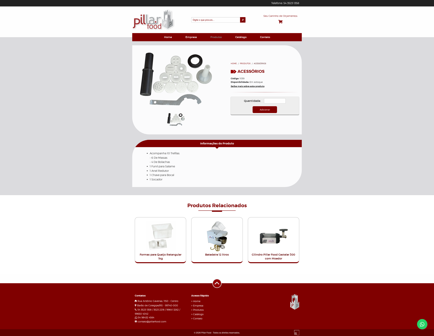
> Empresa (197, 305)
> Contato (196, 318)
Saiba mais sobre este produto (247, 86)
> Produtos (197, 309)
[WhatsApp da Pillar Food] (422, 324)
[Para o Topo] (217, 278)
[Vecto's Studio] (296, 332)
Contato (265, 37)
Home (168, 37)
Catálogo (240, 37)
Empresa (191, 37)
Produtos (216, 37)
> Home (195, 301)
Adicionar (265, 109)
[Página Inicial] (153, 19)
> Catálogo (197, 314)
